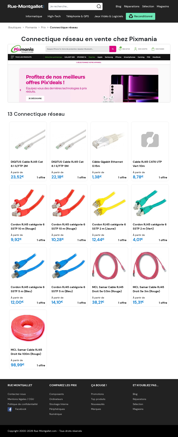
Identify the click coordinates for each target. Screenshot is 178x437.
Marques (96, 409)
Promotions (97, 394)
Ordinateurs (56, 399)
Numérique (55, 414)
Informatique (34, 16)
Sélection (148, 6)
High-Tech (54, 16)
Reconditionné (143, 16)
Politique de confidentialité (23, 404)
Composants (56, 394)
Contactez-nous (17, 394)
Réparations (131, 6)
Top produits (98, 399)
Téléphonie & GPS (77, 16)
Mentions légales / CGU (21, 399)
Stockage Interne (58, 404)
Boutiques (14, 27)
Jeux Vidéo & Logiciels (108, 16)
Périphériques (57, 409)
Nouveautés (97, 404)
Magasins (163, 6)
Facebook (20, 409)
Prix (43, 27)
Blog (118, 6)
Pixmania (31, 27)
